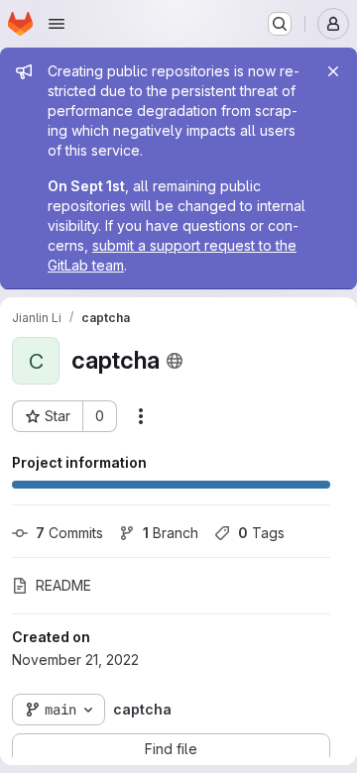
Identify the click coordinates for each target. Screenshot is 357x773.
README (63, 585)
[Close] (333, 71)
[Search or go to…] (280, 24)
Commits (69, 532)
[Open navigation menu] (56, 24)
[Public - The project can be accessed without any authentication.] (174, 361)
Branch (170, 532)
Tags (261, 532)
